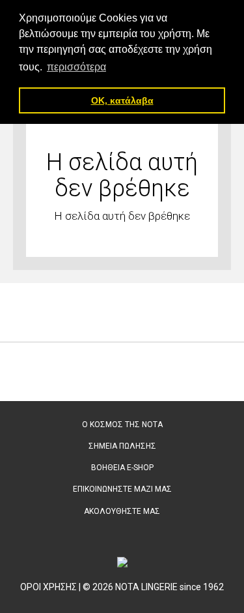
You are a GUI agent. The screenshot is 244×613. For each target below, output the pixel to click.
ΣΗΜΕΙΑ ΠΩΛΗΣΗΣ (122, 446)
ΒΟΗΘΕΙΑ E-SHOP (122, 467)
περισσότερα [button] (76, 66)
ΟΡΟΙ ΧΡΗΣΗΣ (48, 587)
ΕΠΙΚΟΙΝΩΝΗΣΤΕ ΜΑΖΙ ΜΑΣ (122, 489)
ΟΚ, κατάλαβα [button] (122, 100)
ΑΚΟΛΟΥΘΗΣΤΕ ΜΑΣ (122, 511)
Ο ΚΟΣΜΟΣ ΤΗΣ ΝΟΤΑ (122, 424)
